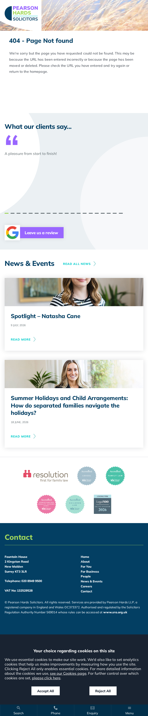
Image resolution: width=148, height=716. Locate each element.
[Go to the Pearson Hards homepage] (74, 13)
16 (97, 213)
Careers (86, 586)
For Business (90, 571)
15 (91, 213)
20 (121, 213)
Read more (21, 339)
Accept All (45, 691)
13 (79, 213)
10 (61, 213)
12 (73, 213)
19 (115, 213)
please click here (46, 678)
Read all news (77, 264)
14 (85, 213)
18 (109, 213)
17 (103, 213)
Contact (86, 591)
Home (85, 557)
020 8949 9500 (31, 581)
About (85, 561)
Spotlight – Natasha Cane (45, 315)
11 (67, 213)
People (86, 576)
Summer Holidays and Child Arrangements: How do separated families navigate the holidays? (69, 405)
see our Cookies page (68, 673)
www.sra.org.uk (115, 612)
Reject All (103, 691)
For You (86, 566)
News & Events (92, 581)
